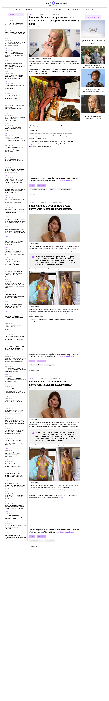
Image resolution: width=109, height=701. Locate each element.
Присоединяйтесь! (67, 180)
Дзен (32, 185)
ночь (52, 189)
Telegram (41, 185)
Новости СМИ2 (34, 194)
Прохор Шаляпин (65, 189)
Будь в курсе (15, 15)
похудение (50, 365)
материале (33, 146)
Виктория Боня (36, 365)
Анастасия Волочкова (38, 189)
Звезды (31, 14)
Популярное (93, 17)
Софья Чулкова (38, 27)
